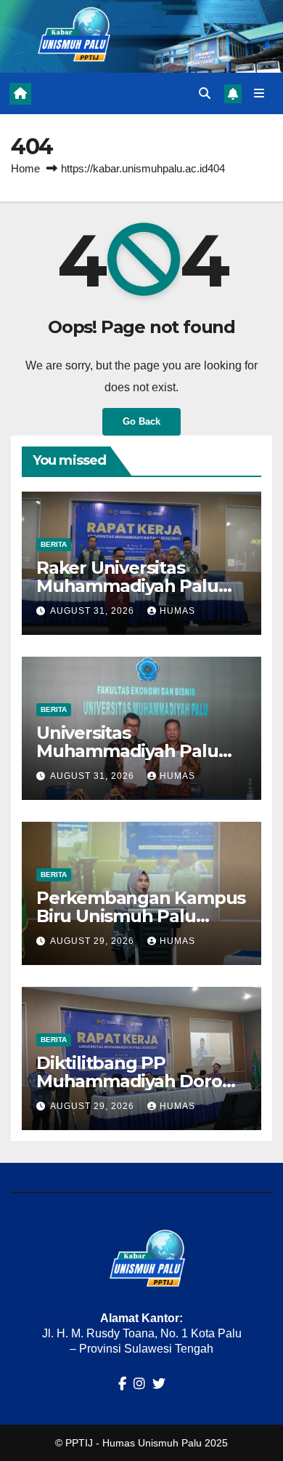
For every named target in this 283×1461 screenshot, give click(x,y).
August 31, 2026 (93, 611)
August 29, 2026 (93, 941)
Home (25, 168)
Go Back (141, 421)
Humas (177, 611)
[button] (204, 93)
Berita (54, 544)
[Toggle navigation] (259, 93)
